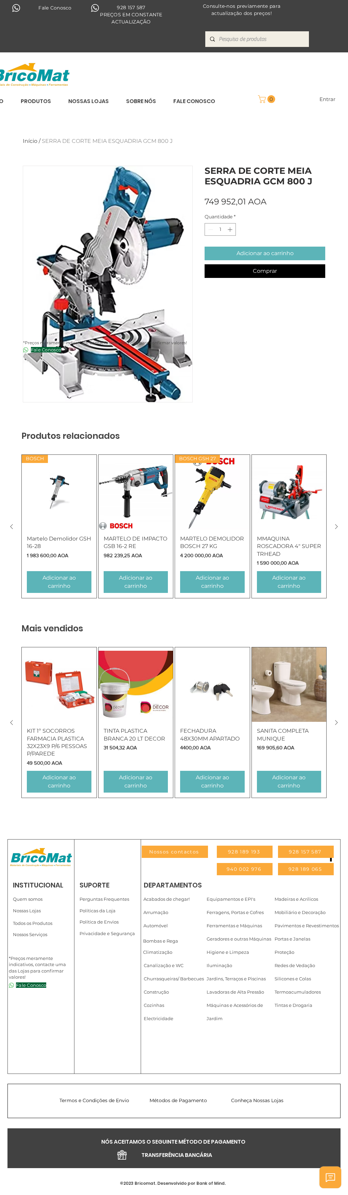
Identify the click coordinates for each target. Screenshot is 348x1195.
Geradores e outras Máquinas (239, 939)
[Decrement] (210, 229)
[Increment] (230, 229)
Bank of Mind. (210, 1183)
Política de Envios (99, 922)
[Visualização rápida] (136, 492)
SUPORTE (94, 885)
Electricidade (158, 1018)
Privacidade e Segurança (107, 933)
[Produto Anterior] (11, 526)
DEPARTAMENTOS (173, 885)
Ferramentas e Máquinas (234, 925)
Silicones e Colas (293, 978)
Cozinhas (154, 1005)
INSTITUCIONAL (38, 885)
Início (30, 141)
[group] (174, 526)
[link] (267, 99)
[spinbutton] (220, 229)
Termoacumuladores (298, 992)
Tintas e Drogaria (293, 1005)
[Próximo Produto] (336, 526)
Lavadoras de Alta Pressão (235, 992)
